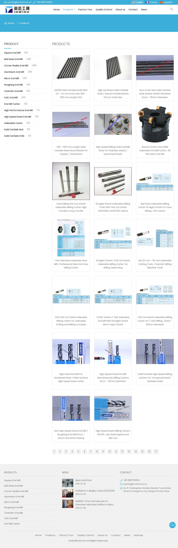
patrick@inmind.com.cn (19, 2)
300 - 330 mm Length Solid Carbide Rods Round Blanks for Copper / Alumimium (71, 150)
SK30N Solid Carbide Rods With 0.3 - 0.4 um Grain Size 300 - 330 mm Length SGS (71, 94)
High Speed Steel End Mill (17, 116)
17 (156, 451)
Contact (133, 9)
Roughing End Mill (13, 84)
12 (122, 451)
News (144, 9)
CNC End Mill (11, 97)
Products (68, 9)
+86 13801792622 (44, 2)
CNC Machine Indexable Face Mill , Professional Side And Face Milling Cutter (71, 264)
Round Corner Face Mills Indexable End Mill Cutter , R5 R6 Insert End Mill (155, 150)
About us (120, 9)
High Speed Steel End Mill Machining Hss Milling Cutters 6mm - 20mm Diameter (113, 378)
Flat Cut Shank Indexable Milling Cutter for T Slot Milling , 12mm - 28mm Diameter (155, 321)
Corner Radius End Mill (16, 65)
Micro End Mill (11, 78)
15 (142, 451)
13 (129, 451)
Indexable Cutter (13, 123)
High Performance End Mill (18, 110)
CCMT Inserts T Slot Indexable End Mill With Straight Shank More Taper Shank (113, 321)
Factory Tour (85, 9)
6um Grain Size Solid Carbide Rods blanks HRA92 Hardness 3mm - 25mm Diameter (155, 94)
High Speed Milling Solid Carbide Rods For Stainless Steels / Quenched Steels (113, 150)
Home (56, 9)
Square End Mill (12, 52)
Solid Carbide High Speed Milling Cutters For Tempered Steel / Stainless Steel (155, 378)
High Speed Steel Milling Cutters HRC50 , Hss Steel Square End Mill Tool (113, 434)
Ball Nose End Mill (13, 59)
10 (110, 451)
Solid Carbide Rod (13, 129)
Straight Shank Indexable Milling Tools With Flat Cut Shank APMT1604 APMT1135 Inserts (113, 207)
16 (149, 451)
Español (168, 2)
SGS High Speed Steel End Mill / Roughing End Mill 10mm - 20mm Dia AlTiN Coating (71, 434)
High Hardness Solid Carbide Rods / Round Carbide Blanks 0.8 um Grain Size (113, 94)
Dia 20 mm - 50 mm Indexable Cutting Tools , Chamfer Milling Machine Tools (154, 264)
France (153, 2)
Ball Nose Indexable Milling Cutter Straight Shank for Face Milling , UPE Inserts (155, 207)
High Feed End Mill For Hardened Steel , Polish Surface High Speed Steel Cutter (71, 378)
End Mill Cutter (12, 104)
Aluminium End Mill (14, 72)
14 (136, 451)
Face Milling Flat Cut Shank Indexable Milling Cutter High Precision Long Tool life (70, 207)
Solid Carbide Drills (14, 136)
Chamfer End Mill (13, 91)
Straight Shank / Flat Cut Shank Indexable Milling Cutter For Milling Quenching (113, 264)
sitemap (138, 535)
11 (116, 451)
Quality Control (104, 9)
